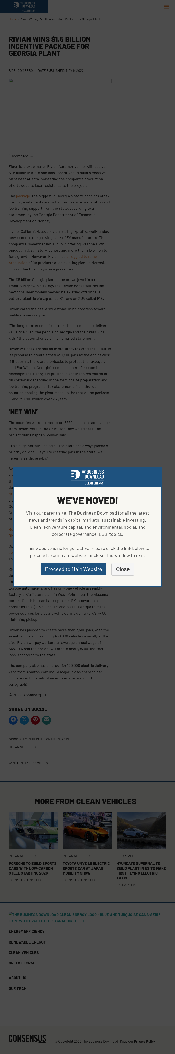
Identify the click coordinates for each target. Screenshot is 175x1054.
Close (123, 569)
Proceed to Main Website (73, 569)
